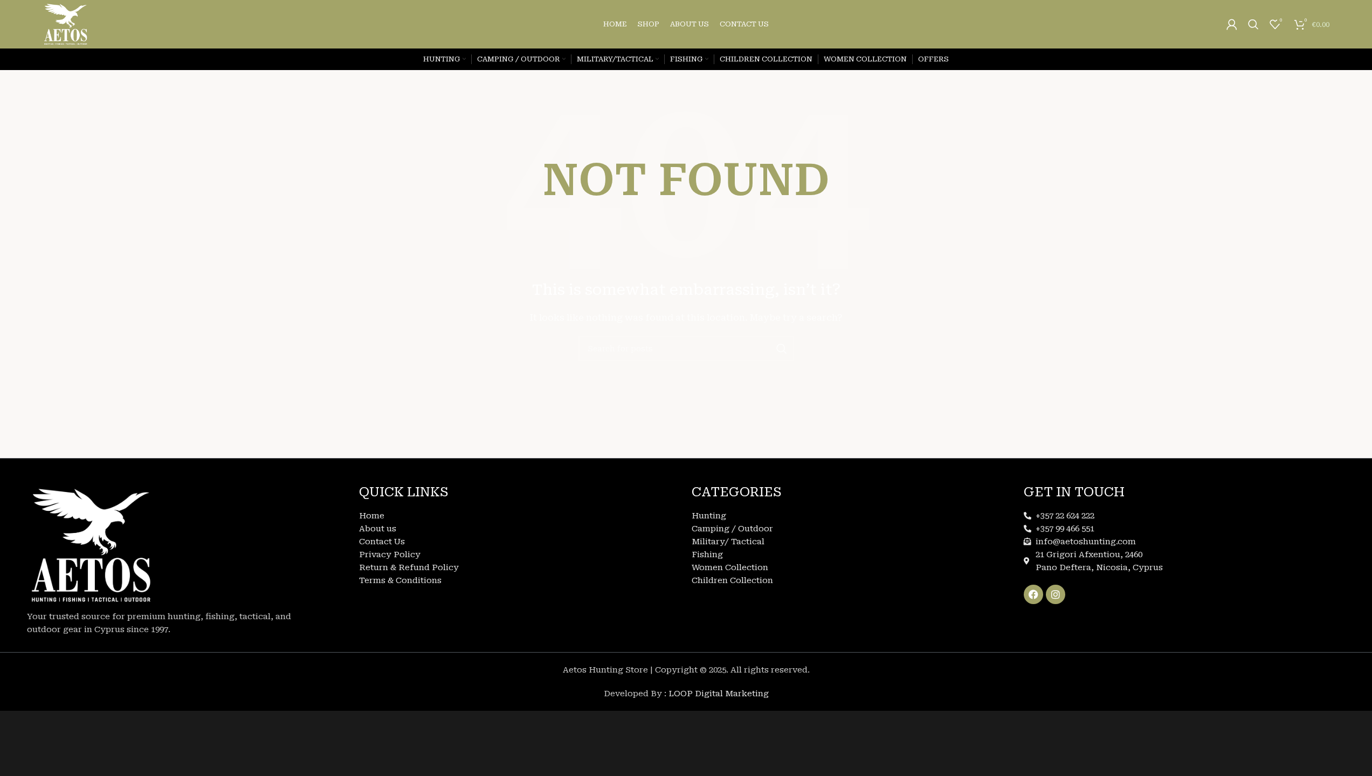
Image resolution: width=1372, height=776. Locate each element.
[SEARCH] (781, 348)
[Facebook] (1033, 594)
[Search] (1253, 24)
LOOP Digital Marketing (718, 693)
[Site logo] (66, 24)
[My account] (1232, 24)
